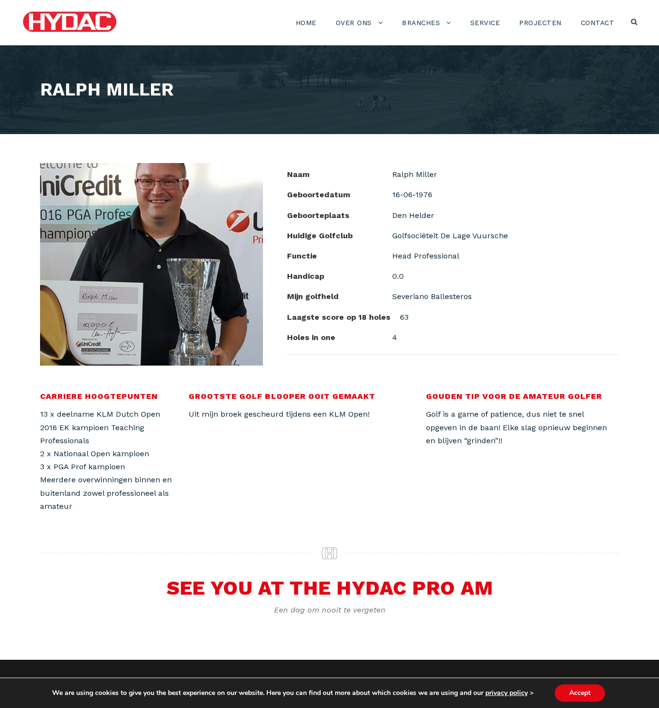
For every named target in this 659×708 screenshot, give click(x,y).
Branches (421, 23)
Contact (598, 23)
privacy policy (506, 692)
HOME (306, 23)
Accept (579, 692)
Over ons (354, 23)
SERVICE (485, 23)
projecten (540, 23)
